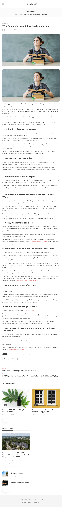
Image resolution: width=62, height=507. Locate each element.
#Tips (27, 354)
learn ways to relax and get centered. (27, 280)
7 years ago (10, 29)
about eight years (29, 310)
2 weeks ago (7, 460)
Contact (37, 502)
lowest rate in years (38, 289)
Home (16, 14)
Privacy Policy (27, 502)
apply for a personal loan (16, 349)
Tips (21, 14)
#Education (12, 354)
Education (5, 23)
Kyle (6, 29)
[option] (16, 402)
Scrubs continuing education (39, 241)
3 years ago (36, 414)
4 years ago (7, 414)
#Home (20, 354)
